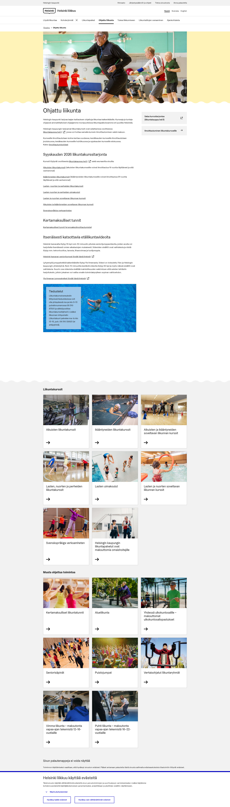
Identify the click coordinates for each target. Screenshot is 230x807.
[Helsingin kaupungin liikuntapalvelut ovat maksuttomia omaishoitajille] (115, 536)
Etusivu (46, 27)
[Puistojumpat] (115, 663)
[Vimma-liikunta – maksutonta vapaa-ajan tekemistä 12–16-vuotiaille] (66, 719)
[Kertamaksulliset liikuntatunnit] (66, 606)
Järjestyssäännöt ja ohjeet (140, 3)
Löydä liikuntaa (50, 20)
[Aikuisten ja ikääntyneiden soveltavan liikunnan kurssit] (164, 421)
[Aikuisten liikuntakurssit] (66, 421)
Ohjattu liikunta (106, 20)
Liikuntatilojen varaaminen (151, 20)
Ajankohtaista (173, 20)
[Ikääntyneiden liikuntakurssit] (115, 421)
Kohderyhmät (67, 20)
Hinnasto (121, 3)
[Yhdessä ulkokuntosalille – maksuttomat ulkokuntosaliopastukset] (164, 606)
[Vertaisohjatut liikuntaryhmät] (164, 663)
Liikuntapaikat (88, 20)
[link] (49, 11)
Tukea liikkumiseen (126, 20)
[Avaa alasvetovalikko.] (76, 20)
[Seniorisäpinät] (66, 663)
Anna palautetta (180, 3)
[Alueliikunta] (115, 606)
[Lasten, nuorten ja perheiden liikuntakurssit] (66, 478)
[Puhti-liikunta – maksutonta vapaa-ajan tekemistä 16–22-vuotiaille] (115, 719)
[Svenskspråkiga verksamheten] (66, 536)
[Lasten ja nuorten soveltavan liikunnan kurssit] (164, 478)
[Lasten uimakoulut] (115, 478)
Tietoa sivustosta (162, 3)
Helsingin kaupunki (51, 3)
